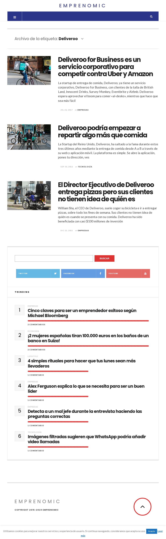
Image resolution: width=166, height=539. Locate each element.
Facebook (69, 273)
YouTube (113, 273)
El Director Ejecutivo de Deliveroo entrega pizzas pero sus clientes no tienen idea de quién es (106, 192)
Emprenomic (83, 5)
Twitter (22, 273)
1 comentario (36, 375)
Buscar (104, 258)
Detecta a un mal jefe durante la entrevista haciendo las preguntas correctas (85, 414)
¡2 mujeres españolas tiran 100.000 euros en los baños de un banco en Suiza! (88, 338)
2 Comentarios (36, 324)
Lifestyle (33, 356)
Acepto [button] (151, 531)
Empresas (83, 110)
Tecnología (85, 167)
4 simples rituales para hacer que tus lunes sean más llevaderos (82, 363)
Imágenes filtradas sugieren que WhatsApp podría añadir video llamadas (87, 439)
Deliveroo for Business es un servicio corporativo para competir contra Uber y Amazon (105, 66)
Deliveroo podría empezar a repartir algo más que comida (102, 131)
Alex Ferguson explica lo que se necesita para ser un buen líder (86, 389)
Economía (33, 331)
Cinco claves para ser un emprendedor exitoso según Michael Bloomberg (82, 313)
